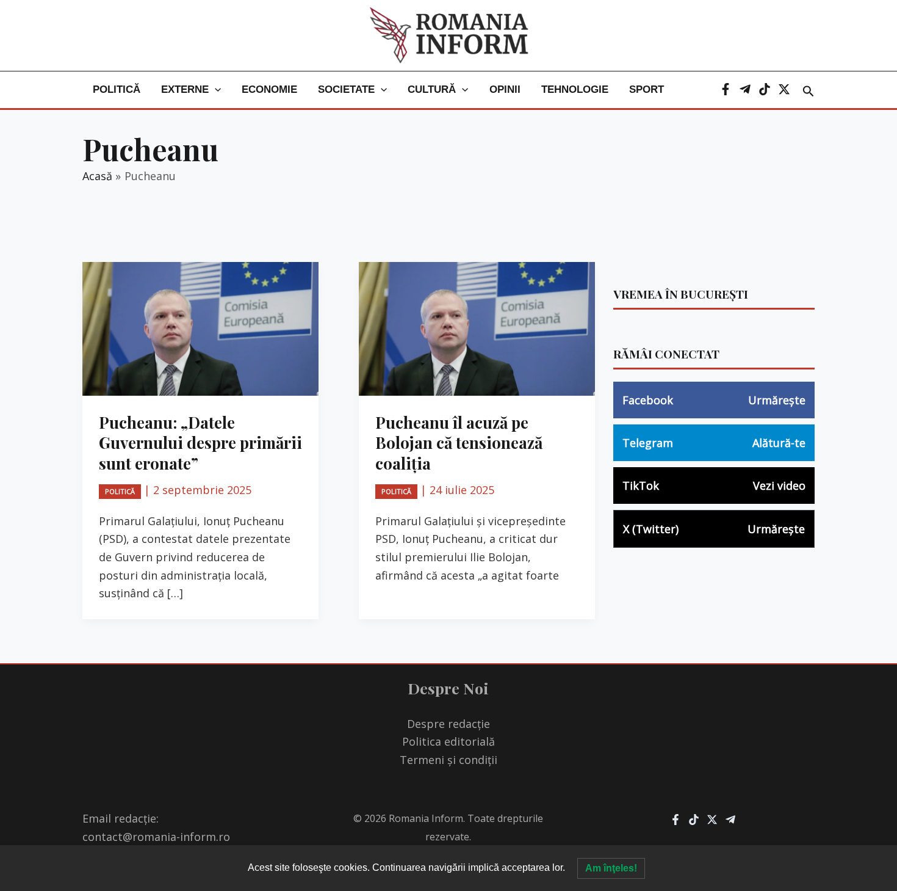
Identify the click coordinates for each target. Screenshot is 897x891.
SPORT (646, 89)
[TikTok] (764, 89)
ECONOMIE (269, 89)
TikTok (713, 485)
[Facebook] (725, 89)
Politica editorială (448, 741)
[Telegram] (745, 89)
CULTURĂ (432, 89)
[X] (784, 89)
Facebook (713, 400)
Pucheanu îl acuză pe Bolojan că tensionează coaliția (458, 443)
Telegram (713, 442)
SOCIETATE (346, 89)
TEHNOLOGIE (574, 89)
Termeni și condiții (448, 759)
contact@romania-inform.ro (156, 836)
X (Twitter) (714, 529)
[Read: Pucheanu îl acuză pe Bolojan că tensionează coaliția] (477, 327)
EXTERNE (185, 89)
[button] (215, 89)
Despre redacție (448, 723)
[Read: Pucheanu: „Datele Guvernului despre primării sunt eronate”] (200, 327)
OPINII (505, 89)
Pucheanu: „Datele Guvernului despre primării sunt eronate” (200, 443)
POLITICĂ (116, 89)
